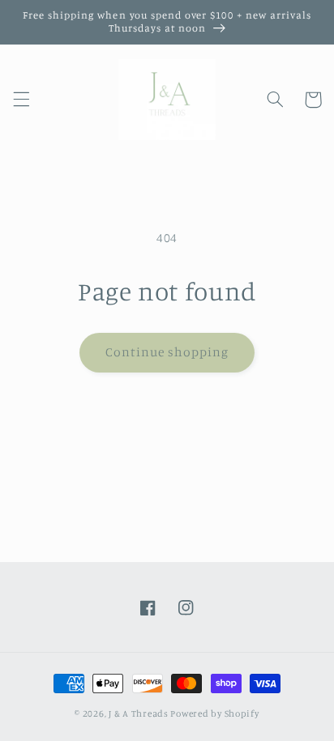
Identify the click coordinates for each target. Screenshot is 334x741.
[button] (21, 99)
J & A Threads (139, 713)
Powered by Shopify (214, 713)
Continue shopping (167, 352)
